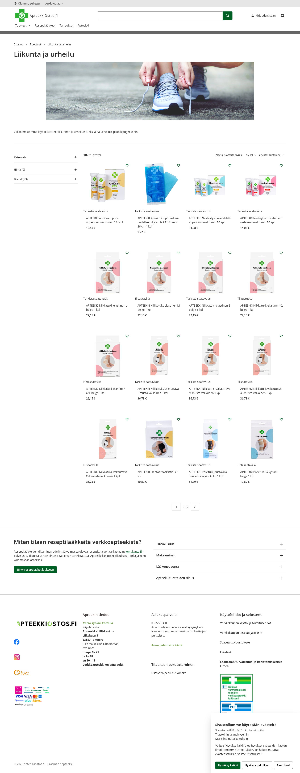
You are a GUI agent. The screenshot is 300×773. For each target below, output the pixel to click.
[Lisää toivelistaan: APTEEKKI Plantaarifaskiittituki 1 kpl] (178, 419)
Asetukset (283, 765)
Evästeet (225, 652)
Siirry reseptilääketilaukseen (35, 570)
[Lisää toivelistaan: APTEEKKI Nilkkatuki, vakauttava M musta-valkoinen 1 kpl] (229, 336)
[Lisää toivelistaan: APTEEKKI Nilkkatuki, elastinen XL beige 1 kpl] (281, 252)
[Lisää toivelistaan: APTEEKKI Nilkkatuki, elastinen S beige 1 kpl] (229, 252)
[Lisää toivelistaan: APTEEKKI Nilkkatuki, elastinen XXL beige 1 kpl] (127, 336)
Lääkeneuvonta (167, 566)
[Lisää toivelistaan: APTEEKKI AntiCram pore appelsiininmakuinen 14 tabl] (127, 165)
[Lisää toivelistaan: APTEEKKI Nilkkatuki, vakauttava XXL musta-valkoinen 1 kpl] (127, 419)
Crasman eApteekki (60, 764)
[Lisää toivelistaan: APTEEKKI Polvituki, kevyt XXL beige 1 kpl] (281, 419)
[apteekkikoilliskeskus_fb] (47, 642)
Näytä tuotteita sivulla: (230, 155)
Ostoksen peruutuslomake (168, 673)
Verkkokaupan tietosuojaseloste (241, 633)
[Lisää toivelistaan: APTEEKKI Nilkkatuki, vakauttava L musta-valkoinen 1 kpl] (178, 336)
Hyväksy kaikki (228, 765)
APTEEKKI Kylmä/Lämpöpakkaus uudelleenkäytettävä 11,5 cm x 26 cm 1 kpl (158, 222)
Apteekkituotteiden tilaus (175, 578)
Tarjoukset (66, 25)
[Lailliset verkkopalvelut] (236, 687)
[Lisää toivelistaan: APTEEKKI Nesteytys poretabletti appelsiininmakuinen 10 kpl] (229, 165)
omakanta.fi (134, 551)
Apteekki (83, 25)
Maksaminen (165, 555)
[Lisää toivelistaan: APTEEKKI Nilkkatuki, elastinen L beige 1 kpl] (127, 252)
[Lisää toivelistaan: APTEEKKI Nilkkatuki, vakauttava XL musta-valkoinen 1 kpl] (281, 336)
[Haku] (227, 15)
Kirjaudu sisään (266, 16)
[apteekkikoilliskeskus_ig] (47, 657)
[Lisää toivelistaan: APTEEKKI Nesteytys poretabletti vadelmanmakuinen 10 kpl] (281, 165)
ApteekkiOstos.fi (44, 15)
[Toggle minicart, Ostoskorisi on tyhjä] (282, 15)
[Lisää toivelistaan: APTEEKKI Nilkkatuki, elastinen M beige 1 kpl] (178, 252)
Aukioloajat (52, 3)
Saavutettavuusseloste (235, 642)
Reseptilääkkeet (45, 25)
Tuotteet (21, 25)
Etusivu (18, 44)
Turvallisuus (165, 544)
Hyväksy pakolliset (257, 765)
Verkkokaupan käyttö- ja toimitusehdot (245, 623)
